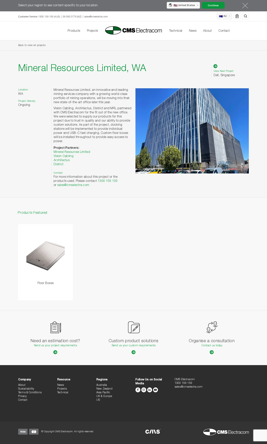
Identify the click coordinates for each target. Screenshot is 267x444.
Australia (101, 385)
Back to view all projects (32, 45)
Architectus (62, 160)
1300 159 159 (107, 181)
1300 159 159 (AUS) (49, 17)
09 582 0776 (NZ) (72, 17)
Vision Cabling (63, 156)
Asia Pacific (103, 392)
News (193, 31)
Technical (175, 31)
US (98, 400)
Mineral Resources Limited (72, 152)
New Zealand (104, 389)
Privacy (22, 396)
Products (74, 31)
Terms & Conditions (30, 392)
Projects (92, 31)
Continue (213, 6)
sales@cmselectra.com (96, 17)
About (207, 31)
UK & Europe (104, 396)
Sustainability (26, 389)
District (58, 164)
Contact (224, 31)
